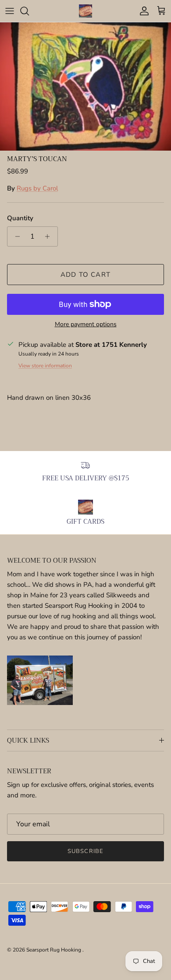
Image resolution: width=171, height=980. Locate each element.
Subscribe (85, 851)
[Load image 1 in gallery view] (85, 86)
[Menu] (9, 11)
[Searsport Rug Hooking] (85, 11)
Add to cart (85, 274)
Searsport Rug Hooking (54, 949)
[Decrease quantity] (15, 236)
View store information (45, 365)
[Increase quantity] (49, 236)
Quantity (20, 218)
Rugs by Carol (37, 188)
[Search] (29, 11)
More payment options (86, 324)
